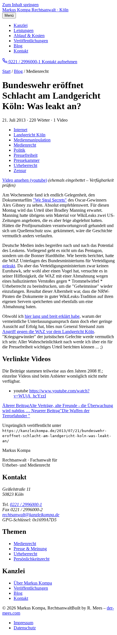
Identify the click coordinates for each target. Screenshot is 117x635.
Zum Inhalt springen (20, 4)
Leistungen (24, 30)
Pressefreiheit (25, 155)
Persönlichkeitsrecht (31, 558)
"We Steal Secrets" (50, 200)
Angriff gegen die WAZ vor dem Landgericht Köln (48, 331)
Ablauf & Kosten (29, 35)
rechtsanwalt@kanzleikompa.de (30, 514)
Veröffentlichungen (31, 40)
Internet (20, 129)
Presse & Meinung (30, 548)
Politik (19, 150)
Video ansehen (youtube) (24, 180)
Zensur (20, 170)
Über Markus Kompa (33, 583)
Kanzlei (21, 25)
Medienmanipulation (32, 139)
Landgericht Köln (29, 134)
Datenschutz (25, 627)
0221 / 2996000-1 (26, 504)
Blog (18, 45)
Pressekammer (26, 160)
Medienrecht (25, 145)
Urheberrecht (25, 165)
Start (6, 71)
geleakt (8, 265)
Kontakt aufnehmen (59, 61)
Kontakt (21, 50)
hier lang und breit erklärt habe (52, 316)
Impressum (23, 622)
